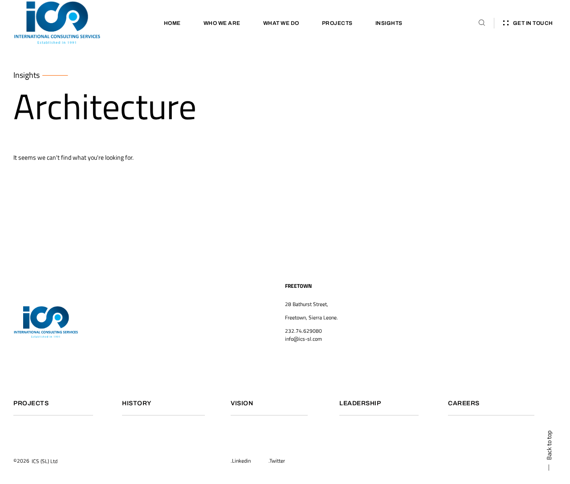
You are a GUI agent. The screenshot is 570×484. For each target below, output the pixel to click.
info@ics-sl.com (303, 339)
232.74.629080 (303, 331)
